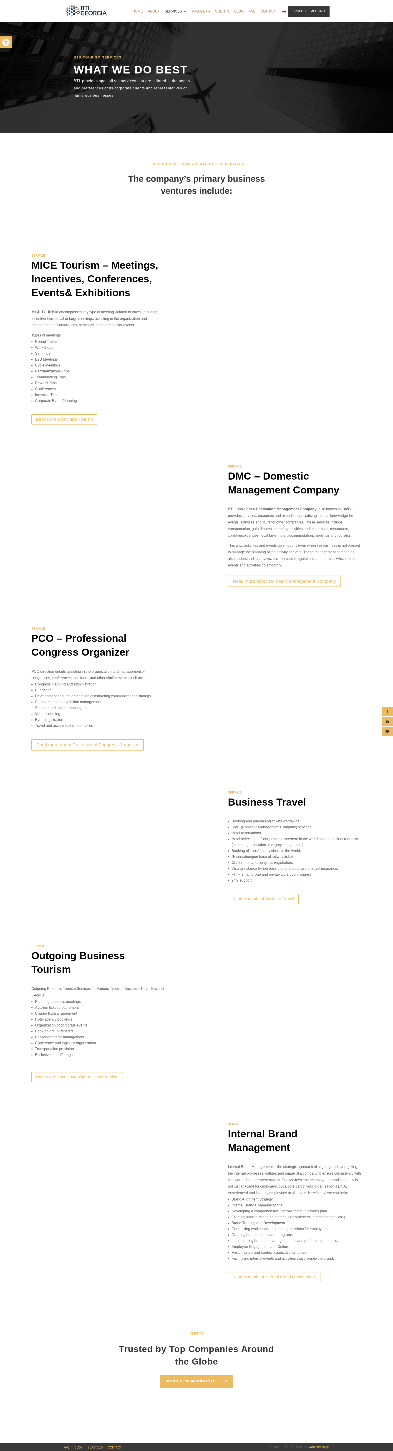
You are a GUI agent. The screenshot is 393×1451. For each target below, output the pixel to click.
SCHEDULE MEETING (308, 11)
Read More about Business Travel (263, 899)
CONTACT (269, 11)
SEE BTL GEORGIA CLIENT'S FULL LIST (196, 1381)
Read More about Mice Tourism (64, 419)
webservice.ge (319, 1447)
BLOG (239, 11)
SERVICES (173, 11)
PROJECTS (200, 11)
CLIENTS (222, 11)
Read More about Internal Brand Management (274, 1277)
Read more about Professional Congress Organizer (87, 745)
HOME (137, 11)
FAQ (252, 11)
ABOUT (154, 11)
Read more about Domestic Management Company (284, 581)
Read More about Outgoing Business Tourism (77, 1077)
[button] (6, 42)
